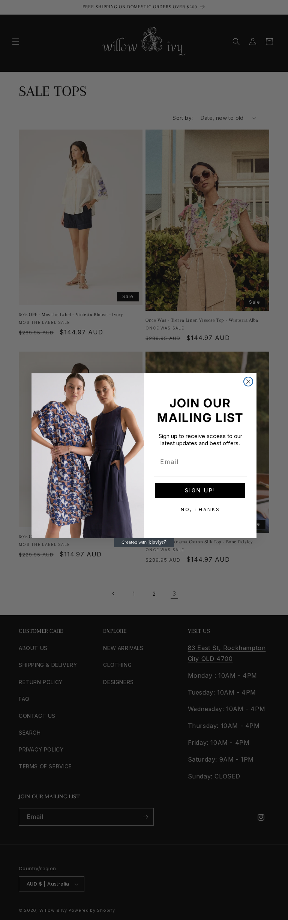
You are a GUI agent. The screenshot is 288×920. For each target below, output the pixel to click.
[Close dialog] (248, 381)
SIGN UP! (200, 490)
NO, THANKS (200, 509)
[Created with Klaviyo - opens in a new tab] (144, 542)
